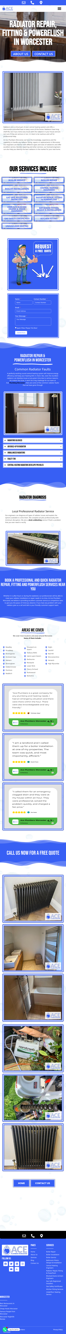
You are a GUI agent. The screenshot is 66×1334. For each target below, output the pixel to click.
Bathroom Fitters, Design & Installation (49, 208)
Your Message (20, 316)
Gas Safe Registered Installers (17, 198)
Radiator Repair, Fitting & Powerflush (49, 198)
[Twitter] (11, 1264)
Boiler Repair (49, 180)
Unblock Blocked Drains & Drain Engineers (17, 208)
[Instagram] (22, 1264)
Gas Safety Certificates (17, 218)
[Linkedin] (17, 1264)
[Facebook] (5, 1264)
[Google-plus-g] (17, 1269)
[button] (59, 9)
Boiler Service (17, 180)
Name (17, 299)
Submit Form (21, 333)
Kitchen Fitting (49, 218)
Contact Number (40, 299)
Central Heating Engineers (49, 188)
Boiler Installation (17, 188)
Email (17, 307)
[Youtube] (11, 1269)
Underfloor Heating (17, 226)
